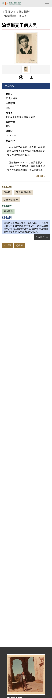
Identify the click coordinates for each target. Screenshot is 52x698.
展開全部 (39, 176)
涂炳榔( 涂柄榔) (23, 192)
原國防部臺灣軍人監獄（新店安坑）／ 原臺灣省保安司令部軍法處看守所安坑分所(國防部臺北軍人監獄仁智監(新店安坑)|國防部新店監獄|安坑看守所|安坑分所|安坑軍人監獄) (26, 227)
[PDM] (21, 77)
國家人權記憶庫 (14, 3)
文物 (19, 11)
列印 (21, 245)
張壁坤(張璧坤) (11, 199)
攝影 (27, 11)
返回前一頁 (43, 237)
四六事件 (8, 211)
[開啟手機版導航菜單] (47, 3)
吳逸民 (7, 192)
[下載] (31, 77)
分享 (9, 245)
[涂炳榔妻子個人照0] (26, 48)
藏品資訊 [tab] (9, 85)
